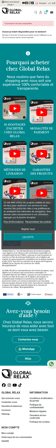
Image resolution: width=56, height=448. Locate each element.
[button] (36, 12)
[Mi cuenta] (40, 12)
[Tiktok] (32, 3)
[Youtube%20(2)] (23, 3)
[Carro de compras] (45, 12)
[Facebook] (26, 3)
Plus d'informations (14, 221)
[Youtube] (14, 385)
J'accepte (28, 237)
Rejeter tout (28, 228)
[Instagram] (29, 3)
